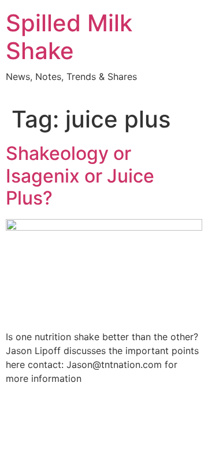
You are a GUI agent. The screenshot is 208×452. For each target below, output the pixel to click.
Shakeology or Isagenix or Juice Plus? (80, 175)
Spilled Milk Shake (69, 37)
